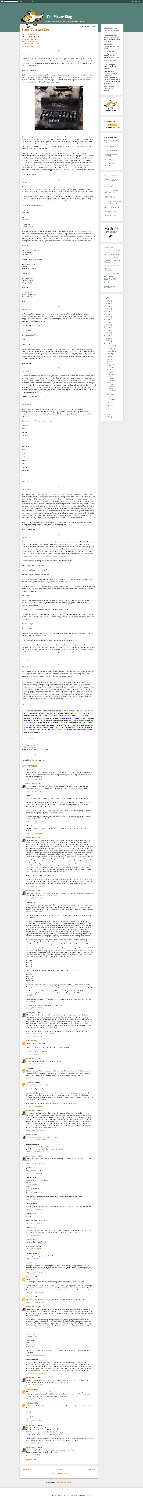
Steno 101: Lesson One (30, 39)
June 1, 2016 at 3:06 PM (34, 1443)
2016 (107, 327)
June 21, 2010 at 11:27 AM (35, 886)
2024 (107, 306)
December (110, 346)
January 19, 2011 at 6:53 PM (35, 1078)
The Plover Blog (59, 16)
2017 (107, 325)
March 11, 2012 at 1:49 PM (35, 1152)
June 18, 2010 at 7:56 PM (34, 791)
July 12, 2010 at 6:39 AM (34, 1054)
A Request (110, 361)
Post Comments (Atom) (63, 1483)
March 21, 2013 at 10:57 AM (35, 1292)
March (109, 408)
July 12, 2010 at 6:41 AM (34, 1064)
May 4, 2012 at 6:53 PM (34, 1249)
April (109, 405)
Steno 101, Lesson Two (111, 273)
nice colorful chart (57, 59)
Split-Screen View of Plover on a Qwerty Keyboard (112, 202)
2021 (107, 314)
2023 (107, 309)
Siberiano (29, 1277)
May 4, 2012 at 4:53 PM (34, 1173)
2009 (107, 414)
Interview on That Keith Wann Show (111, 216)
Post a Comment (30, 1459)
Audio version (26, 54)
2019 (107, 319)
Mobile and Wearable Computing (110, 155)
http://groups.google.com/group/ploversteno (41, 1033)
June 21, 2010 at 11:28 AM (35, 898)
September (111, 351)
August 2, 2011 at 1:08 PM (35, 1130)
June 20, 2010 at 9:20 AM (34, 833)
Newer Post (27, 1469)
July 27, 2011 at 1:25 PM (34, 1106)
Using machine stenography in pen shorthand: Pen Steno (110, 278)
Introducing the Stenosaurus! (108, 269)
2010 (107, 343)
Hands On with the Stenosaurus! (109, 287)
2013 (107, 335)
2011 (107, 341)
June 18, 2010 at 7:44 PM (34, 779)
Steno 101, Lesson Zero (111, 254)
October (110, 348)
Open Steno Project (111, 36)
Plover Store (108, 45)
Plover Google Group (112, 77)
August (109, 354)
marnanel (29, 1134)
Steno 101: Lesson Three (30, 44)
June (109, 359)
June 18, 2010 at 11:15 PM (35, 821)
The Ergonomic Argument (112, 150)
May (109, 403)
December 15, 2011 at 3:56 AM (36, 1140)
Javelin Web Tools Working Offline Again (112, 261)
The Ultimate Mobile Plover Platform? (111, 397)
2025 (107, 303)
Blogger (89, 1495)
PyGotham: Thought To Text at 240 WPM (111, 197)
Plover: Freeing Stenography (108, 185)
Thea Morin (73, 1495)
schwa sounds (86, 231)
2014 (107, 333)
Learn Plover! (109, 52)
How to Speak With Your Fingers (111, 141)
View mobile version (58, 1473)
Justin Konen (31, 1082)
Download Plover (110, 28)
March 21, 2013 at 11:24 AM (35, 1302)
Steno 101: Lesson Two (30, 41)
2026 (107, 301)
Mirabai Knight (31, 784)
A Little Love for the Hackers (111, 384)
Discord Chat (109, 86)
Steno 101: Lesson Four (30, 46)
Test (28, 1068)
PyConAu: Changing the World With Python (111, 191)
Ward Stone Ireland (75, 75)
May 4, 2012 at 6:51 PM (34, 1235)
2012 (107, 338)
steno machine (32, 75)
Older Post (91, 1469)
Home (59, 1469)
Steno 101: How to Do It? (112, 251)
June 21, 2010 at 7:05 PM (34, 1008)
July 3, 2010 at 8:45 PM (34, 1036)
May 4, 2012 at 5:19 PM (34, 1209)
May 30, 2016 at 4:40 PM (34, 1421)
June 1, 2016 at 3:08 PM (34, 1455)
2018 (107, 322)
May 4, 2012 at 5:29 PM (34, 1223)
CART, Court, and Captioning (109, 164)
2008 (107, 417)
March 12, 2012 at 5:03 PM (35, 1164)
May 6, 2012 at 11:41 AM (34, 1273)
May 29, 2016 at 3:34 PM (34, 1399)
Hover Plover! (108, 283)
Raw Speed (107, 160)
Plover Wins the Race (110, 211)
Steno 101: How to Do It (30, 34)
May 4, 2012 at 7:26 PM (34, 1259)
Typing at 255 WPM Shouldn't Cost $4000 (110, 180)
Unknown (29, 1040)
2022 (107, 311)
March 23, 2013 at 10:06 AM (35, 1355)
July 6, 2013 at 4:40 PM (34, 1385)
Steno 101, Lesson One (111, 257)
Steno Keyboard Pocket (111, 265)
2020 (107, 317)
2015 (107, 330)
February (110, 411)
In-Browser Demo (110, 61)
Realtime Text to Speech (111, 207)
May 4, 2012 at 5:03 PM (34, 1199)
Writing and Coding (110, 146)
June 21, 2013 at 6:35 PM (34, 1373)
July (108, 356)
